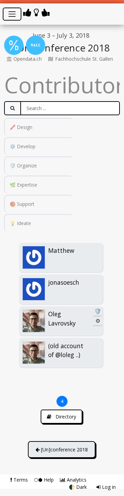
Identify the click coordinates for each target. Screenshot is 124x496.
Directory (65, 416)
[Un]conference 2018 (64, 449)
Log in (108, 487)
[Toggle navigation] (12, 14)
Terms (20, 479)
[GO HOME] (37, 12)
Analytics (75, 479)
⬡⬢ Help (44, 479)
